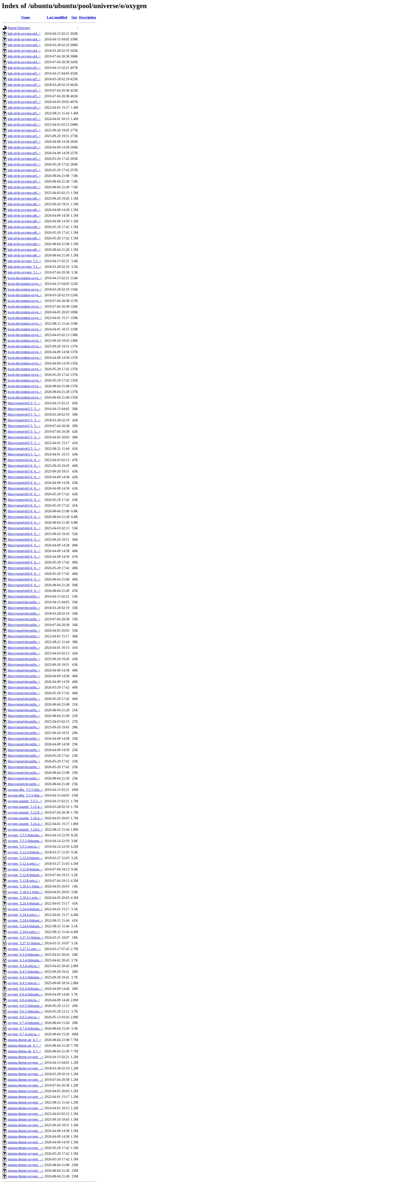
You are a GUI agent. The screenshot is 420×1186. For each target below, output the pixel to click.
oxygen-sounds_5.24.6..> (25, 829)
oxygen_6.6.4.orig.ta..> (24, 1000)
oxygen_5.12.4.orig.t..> (24, 863)
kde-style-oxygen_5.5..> (24, 261)
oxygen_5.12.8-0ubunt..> (25, 869)
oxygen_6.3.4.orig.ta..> (24, 966)
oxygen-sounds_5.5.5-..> (25, 801)
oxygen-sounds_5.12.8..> (25, 812)
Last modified (57, 17)
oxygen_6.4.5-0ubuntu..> (25, 971)
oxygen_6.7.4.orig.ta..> (24, 1034)
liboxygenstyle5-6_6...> (24, 460)
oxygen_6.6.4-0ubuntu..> (25, 989)
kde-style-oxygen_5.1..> (24, 267)
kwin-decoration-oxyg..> (25, 278)
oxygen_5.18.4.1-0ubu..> (25, 886)
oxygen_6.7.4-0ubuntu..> (25, 1023)
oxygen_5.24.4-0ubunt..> (25, 903)
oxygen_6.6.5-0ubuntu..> (25, 1006)
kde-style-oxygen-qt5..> (24, 68)
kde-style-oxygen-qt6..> (24, 193)
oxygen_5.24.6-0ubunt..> (25, 920)
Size (74, 17)
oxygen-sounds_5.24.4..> (25, 824)
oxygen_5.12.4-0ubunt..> (25, 852)
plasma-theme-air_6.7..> (24, 1040)
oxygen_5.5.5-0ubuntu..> (25, 835)
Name (25, 17)
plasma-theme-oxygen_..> (26, 1057)
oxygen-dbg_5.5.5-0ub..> (25, 790)
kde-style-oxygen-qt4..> (24, 33)
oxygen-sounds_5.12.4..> (25, 807)
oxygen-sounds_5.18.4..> (25, 818)
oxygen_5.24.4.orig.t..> (24, 915)
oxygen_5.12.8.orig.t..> (24, 881)
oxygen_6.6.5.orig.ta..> (24, 1017)
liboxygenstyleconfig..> (24, 596)
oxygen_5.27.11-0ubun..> (26, 937)
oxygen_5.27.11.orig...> (24, 949)
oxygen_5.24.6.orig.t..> (24, 932)
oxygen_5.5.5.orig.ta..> (24, 846)
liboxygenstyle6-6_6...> (24, 528)
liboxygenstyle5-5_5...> (24, 403)
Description (87, 17)
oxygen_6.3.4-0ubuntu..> (25, 954)
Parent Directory (19, 28)
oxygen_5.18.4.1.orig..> (24, 898)
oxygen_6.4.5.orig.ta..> (24, 983)
